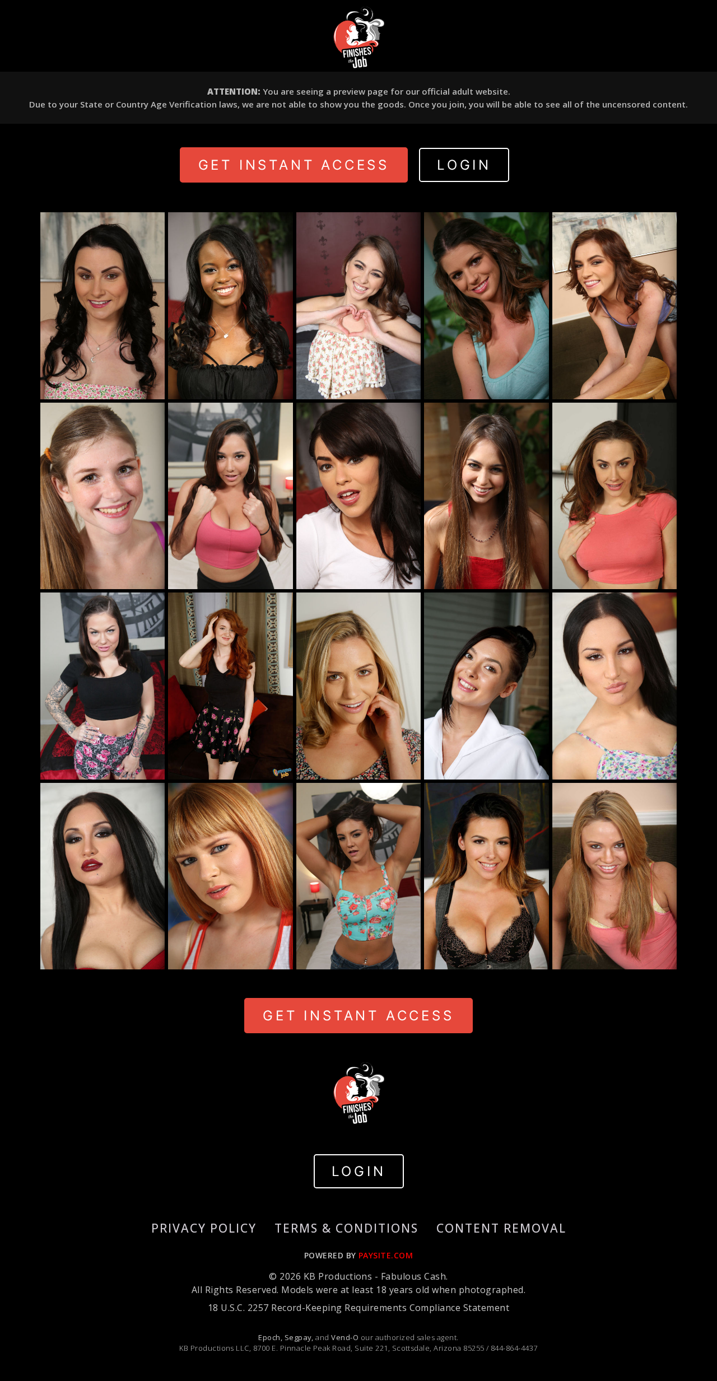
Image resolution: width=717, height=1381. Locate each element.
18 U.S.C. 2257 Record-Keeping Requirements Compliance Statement (358, 1307)
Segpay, (299, 1337)
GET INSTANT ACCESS (293, 165)
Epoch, (270, 1337)
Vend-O (344, 1337)
